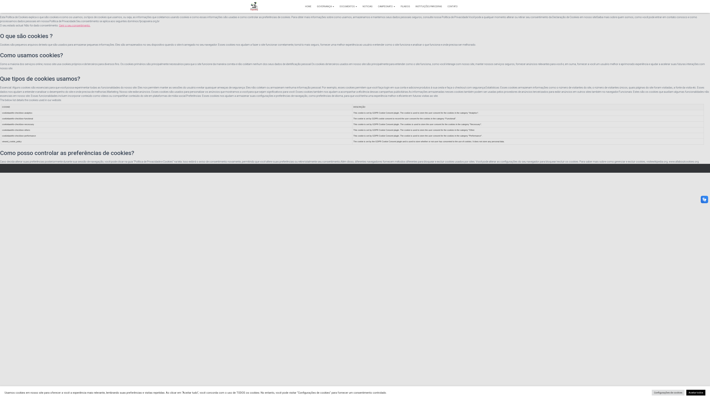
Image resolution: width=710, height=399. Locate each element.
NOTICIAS (367, 6)
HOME (308, 6)
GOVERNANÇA (324, 6)
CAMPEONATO (385, 6)
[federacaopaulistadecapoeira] (254, 6)
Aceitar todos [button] (696, 392)
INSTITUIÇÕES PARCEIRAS (428, 6)
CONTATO (452, 6)
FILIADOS (405, 6)
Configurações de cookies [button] (668, 392)
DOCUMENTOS (347, 6)
